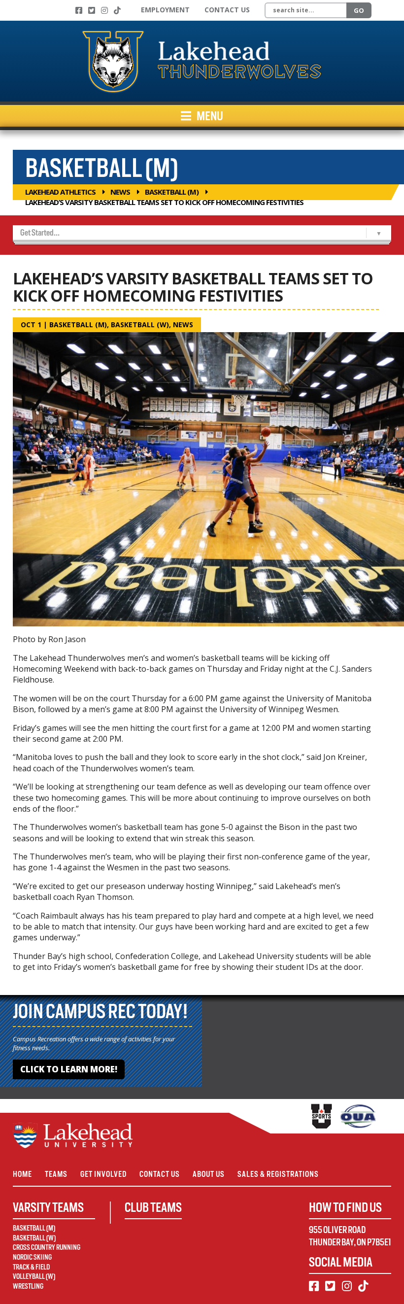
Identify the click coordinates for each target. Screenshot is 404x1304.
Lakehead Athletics (60, 192)
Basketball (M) (172, 192)
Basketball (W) (140, 324)
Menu (209, 116)
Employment (165, 9)
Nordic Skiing (32, 1257)
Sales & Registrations (278, 1174)
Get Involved (103, 1174)
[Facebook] (78, 10)
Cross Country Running (46, 1247)
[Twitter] (91, 10)
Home (22, 1174)
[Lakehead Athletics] (202, 61)
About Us (209, 1174)
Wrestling (28, 1286)
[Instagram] (104, 10)
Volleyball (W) (34, 1276)
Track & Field (31, 1267)
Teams (56, 1174)
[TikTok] (117, 10)
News (120, 192)
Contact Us (227, 9)
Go (359, 10)
